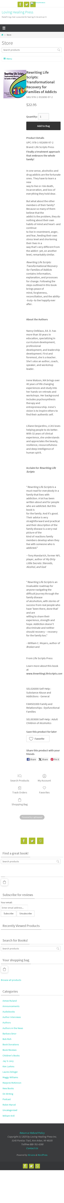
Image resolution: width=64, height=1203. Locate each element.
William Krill (9, 1115)
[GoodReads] (38, 3)
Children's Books (11, 1055)
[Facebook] (20, 4)
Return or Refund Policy (32, 1132)
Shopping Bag (20, 804)
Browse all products (11, 980)
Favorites (44, 792)
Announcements (11, 1006)
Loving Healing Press (17, 12)
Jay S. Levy (8, 1060)
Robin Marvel (9, 1104)
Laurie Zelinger (10, 1071)
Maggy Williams (10, 1077)
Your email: (6, 902)
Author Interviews (12, 1017)
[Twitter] (26, 4)
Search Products (19, 780)
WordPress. (42, 1154)
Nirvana (31, 1154)
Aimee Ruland (10, 1000)
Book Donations (11, 1044)
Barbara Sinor (9, 1033)
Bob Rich (7, 1039)
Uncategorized (10, 1110)
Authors (7, 1022)
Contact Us (32, 1148)
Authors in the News (13, 1028)
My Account (44, 780)
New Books (8, 1088)
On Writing (8, 1093)
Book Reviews (10, 1049)
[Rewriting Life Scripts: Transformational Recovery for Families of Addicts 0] (14, 84)
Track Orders (19, 792)
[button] (37, 738)
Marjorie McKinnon (12, 1082)
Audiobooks (9, 1011)
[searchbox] (31, 50)
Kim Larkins (8, 1066)
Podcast (7, 1099)
